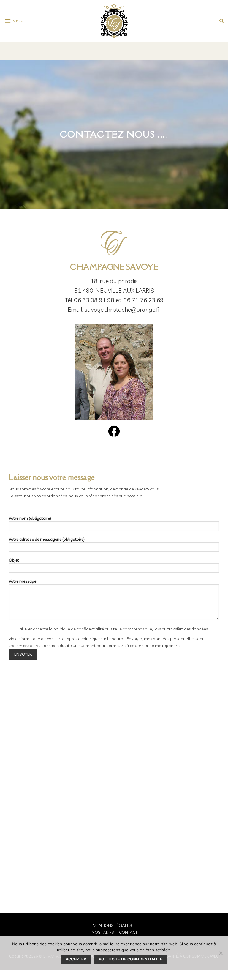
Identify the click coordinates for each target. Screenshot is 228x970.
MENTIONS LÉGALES (112, 925)
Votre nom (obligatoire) (30, 518)
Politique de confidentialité (131, 959)
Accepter (76, 959)
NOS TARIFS (103, 932)
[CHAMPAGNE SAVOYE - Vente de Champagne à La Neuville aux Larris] (114, 21)
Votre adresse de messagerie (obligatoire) (47, 539)
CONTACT (128, 932)
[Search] (221, 20)
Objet (14, 560)
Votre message (22, 581)
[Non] (221, 955)
